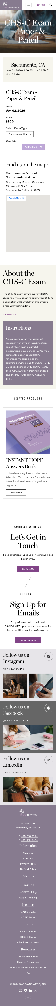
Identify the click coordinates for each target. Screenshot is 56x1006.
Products (28, 905)
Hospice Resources (28, 961)
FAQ (28, 972)
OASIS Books (28, 911)
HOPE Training (28, 892)
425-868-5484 (29, 839)
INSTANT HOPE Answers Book (24, 463)
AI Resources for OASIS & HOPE (28, 967)
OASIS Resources (28, 956)
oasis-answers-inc (15, 773)
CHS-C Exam (28, 936)
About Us (28, 852)
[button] (51, 5)
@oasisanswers (13, 669)
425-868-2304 (29, 836)
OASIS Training (28, 897)
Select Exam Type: (16, 128)
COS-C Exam (28, 931)
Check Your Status (28, 942)
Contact (28, 858)
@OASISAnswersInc (15, 721)
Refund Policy (28, 869)
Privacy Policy (28, 863)
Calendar (28, 876)
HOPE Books (28, 917)
